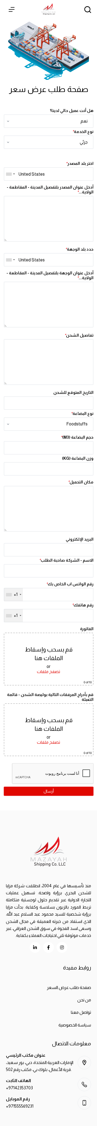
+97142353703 (19, 1088)
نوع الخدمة (82, 131)
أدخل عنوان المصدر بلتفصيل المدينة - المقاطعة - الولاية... (49, 189)
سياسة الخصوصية (74, 1025)
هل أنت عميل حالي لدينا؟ (71, 110)
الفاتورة (86, 628)
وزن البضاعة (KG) (77, 458)
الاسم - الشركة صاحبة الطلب (66, 560)
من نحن (84, 1000)
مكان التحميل (80, 482)
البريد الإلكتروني (79, 539)
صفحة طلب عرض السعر (69, 987)
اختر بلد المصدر (79, 163)
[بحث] (87, 9)
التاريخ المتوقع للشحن (73, 392)
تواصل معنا (81, 1012)
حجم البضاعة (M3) (76, 437)
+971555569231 (19, 1106)
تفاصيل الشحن (78, 335)
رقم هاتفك (82, 605)
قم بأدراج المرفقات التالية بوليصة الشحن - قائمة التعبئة (50, 697)
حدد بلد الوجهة (79, 249)
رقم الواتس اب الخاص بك (69, 584)
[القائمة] (12, 9)
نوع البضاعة (82, 413)
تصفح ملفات (48, 671)
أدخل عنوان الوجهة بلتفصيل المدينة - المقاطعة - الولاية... (49, 275)
